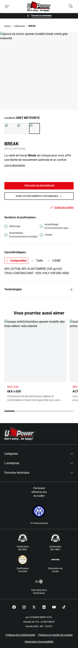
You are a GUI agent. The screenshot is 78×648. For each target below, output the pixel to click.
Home (7, 26)
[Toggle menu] (7, 6)
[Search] (71, 6)
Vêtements (19, 26)
